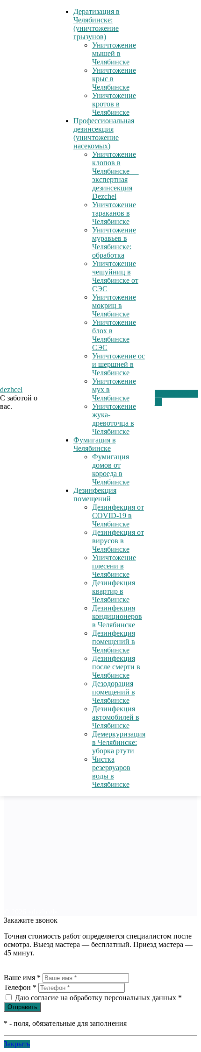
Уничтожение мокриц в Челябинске (114, 305)
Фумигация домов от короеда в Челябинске (110, 469)
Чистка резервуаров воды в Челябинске (111, 771)
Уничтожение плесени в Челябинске (114, 566)
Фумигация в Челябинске (94, 444)
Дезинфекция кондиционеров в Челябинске (117, 616)
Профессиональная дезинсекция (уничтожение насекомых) (103, 133)
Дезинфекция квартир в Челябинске (113, 591)
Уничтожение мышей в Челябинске (114, 53)
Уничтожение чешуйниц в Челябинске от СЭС (115, 276)
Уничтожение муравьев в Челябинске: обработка (114, 242)
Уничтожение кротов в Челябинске (114, 103)
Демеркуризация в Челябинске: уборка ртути (118, 742)
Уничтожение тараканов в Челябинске (114, 213)
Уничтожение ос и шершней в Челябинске (118, 364)
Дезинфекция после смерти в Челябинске (116, 666)
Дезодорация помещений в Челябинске (113, 692)
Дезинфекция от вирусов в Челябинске (118, 540)
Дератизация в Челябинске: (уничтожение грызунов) (96, 24)
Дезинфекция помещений (94, 494)
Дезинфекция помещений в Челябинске (113, 641)
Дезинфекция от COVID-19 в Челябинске (118, 515)
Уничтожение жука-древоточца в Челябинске (114, 418)
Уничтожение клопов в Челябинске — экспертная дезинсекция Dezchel (115, 175)
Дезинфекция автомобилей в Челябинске (115, 717)
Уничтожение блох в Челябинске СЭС (114, 334)
